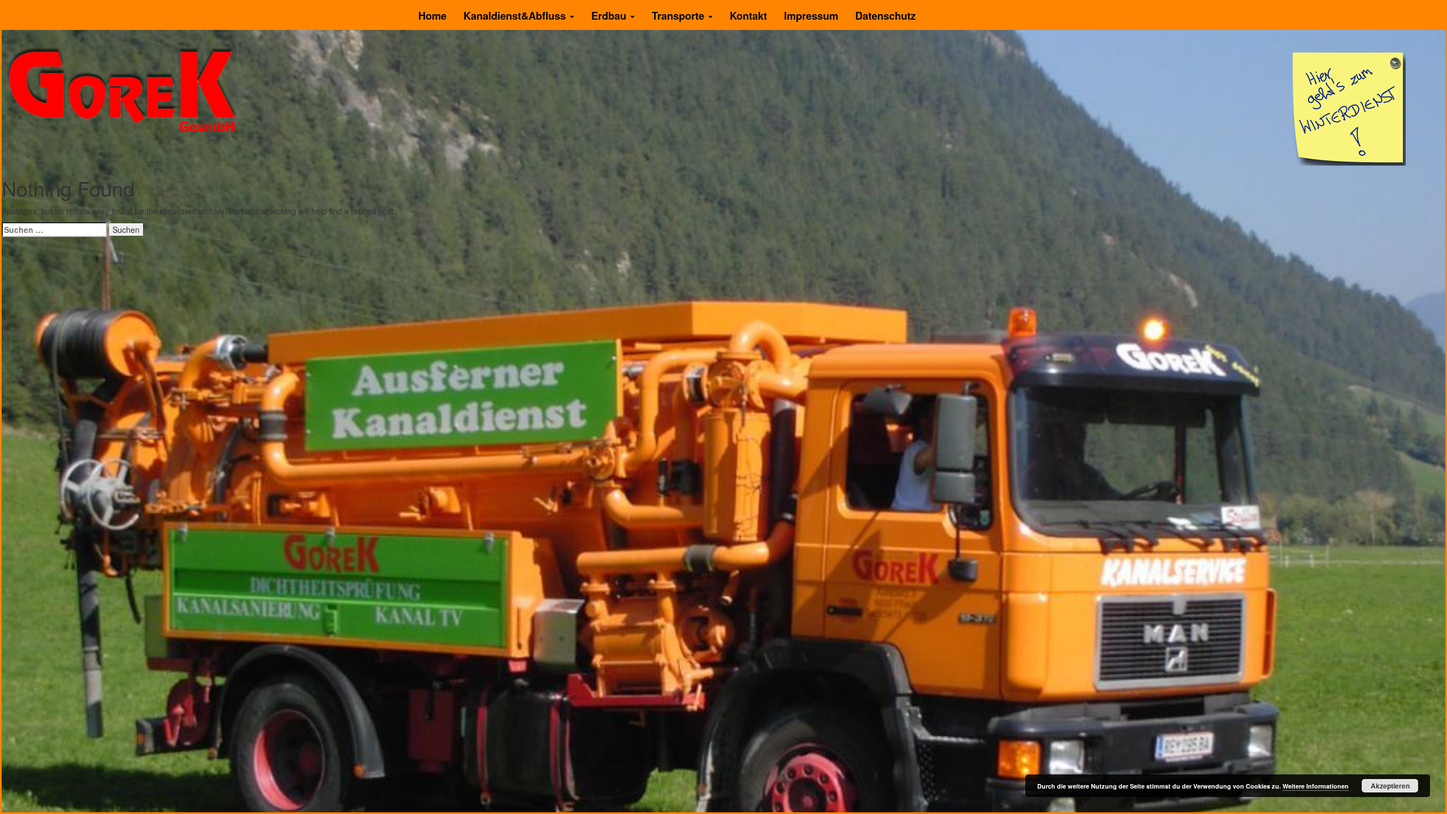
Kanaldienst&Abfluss (516, 15)
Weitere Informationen (1316, 786)
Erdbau (610, 15)
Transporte (679, 15)
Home (432, 15)
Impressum (811, 15)
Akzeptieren (1390, 786)
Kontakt (748, 15)
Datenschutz (885, 15)
